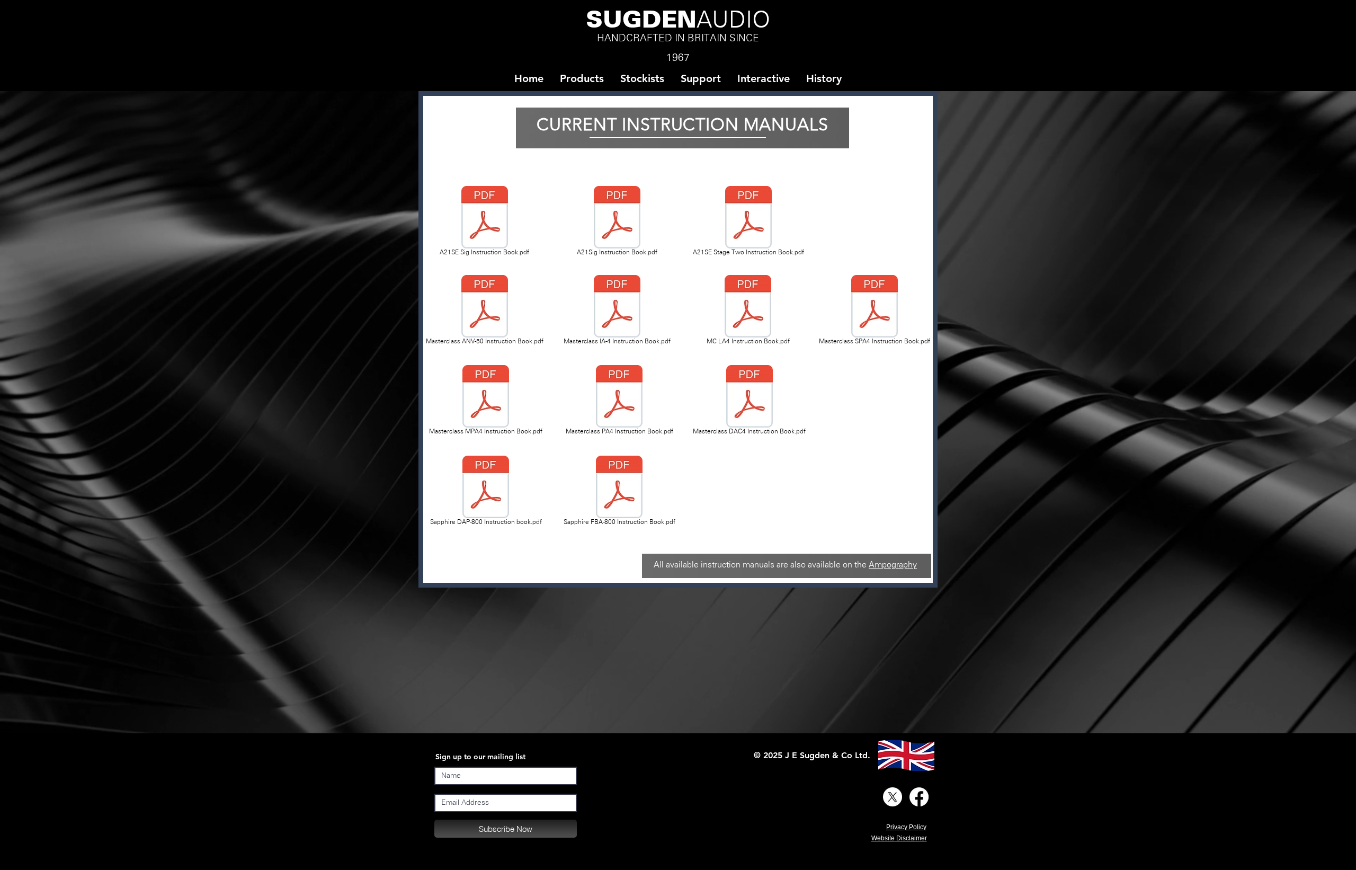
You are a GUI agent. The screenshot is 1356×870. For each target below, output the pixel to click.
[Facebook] (919, 796)
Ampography (893, 565)
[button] (642, 78)
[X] (892, 796)
